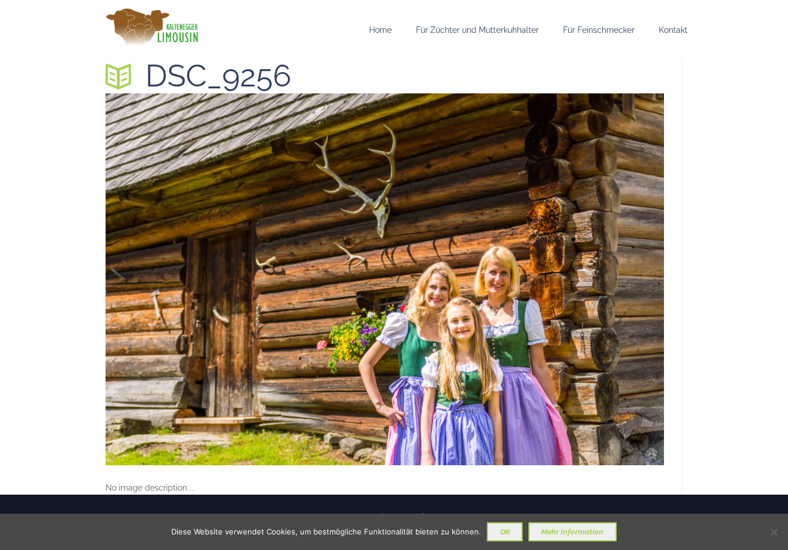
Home (380, 30)
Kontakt (673, 30)
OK (505, 532)
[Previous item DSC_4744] (245, 279)
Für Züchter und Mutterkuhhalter (477, 30)
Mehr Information (572, 532)
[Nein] (773, 532)
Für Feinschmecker (599, 30)
